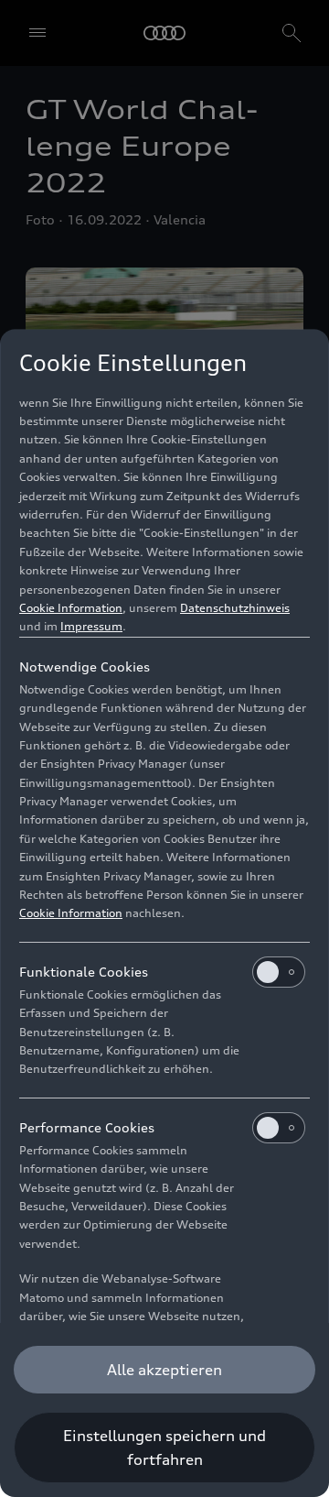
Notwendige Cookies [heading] (84, 666)
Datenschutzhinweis (235, 608)
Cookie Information (70, 608)
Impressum (91, 626)
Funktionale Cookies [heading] (83, 971)
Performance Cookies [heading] (86, 1127)
